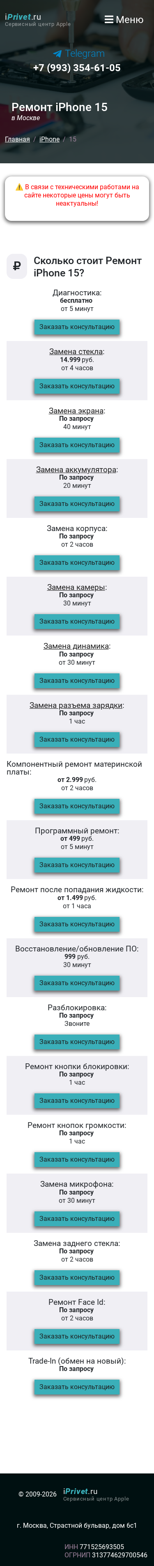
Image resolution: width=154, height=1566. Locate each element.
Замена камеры (76, 587)
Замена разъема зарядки (76, 705)
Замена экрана (76, 411)
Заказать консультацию (77, 327)
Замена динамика (76, 646)
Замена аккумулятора (76, 469)
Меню (128, 20)
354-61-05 (77, 68)
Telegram (85, 53)
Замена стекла (76, 351)
